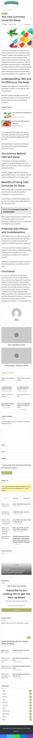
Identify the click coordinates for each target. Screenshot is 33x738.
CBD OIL (4, 696)
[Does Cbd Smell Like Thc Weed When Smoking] (7, 530)
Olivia (5, 24)
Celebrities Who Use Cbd (21, 512)
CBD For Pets (6, 711)
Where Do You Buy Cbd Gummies (7, 404)
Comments (26, 498)
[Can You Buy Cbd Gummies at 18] (6, 114)
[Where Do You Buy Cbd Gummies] (8, 398)
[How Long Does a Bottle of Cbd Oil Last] (6, 676)
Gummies (9, 10)
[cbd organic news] (11, 3)
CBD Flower (5, 714)
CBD (3, 691)
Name (3, 445)
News (4, 708)
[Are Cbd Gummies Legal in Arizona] (24, 381)
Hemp (4, 716)
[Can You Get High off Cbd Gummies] (6, 123)
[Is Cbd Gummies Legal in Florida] (8, 381)
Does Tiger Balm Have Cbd (21, 504)
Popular (5, 498)
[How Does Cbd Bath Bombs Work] (6, 668)
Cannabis (5, 702)
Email (3, 451)
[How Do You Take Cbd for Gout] (6, 660)
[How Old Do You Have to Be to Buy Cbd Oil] (7, 522)
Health (4, 694)
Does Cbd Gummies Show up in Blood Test (23, 405)
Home (4, 10)
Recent (15, 498)
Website (3, 458)
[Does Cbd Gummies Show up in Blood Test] (24, 398)
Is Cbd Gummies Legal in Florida (6, 388)
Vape (3, 699)
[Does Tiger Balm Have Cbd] (7, 506)
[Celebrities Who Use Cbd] (7, 514)
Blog (3, 719)
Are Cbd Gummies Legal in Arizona (23, 388)
